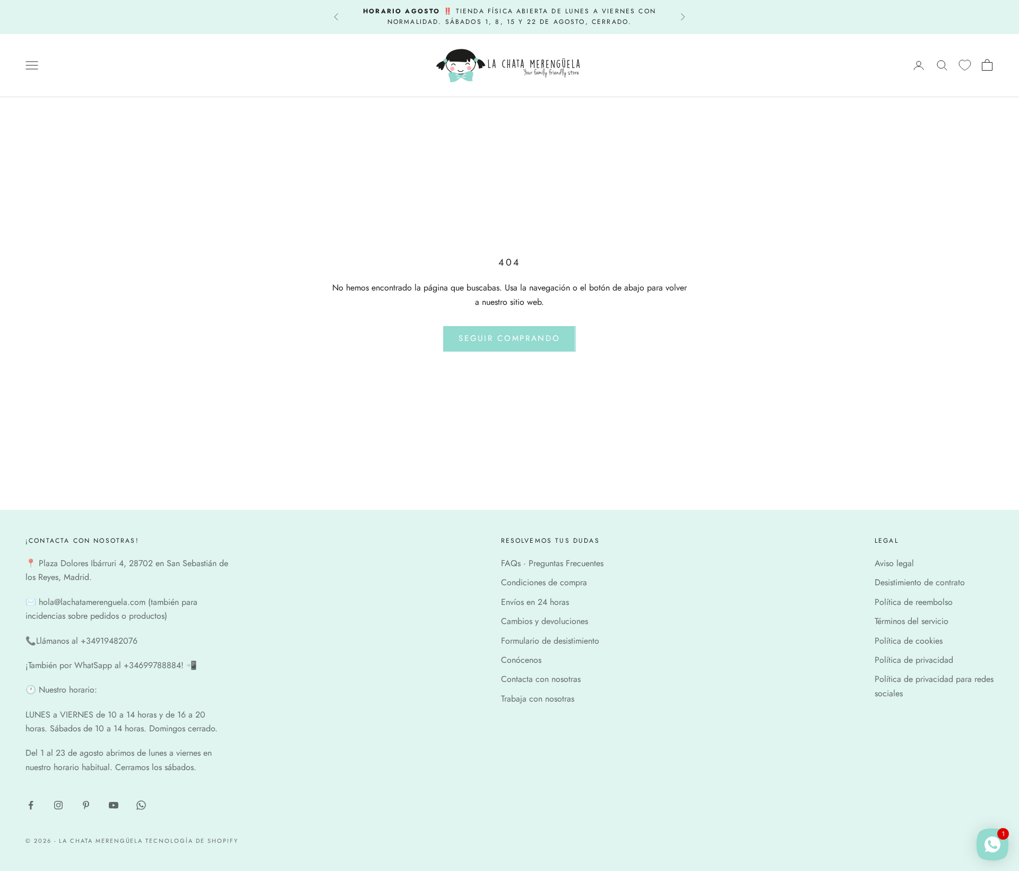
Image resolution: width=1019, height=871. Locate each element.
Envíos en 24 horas (535, 602)
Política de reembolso (914, 602)
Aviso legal (894, 563)
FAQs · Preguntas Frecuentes (552, 563)
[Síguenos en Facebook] (30, 805)
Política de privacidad (914, 660)
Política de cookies (909, 641)
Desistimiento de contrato (920, 582)
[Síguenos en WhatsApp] (141, 805)
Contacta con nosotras (541, 679)
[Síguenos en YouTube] (113, 805)
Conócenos (521, 660)
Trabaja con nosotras (537, 699)
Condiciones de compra (544, 582)
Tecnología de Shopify (191, 840)
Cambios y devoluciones (544, 621)
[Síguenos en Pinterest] (86, 805)
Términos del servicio (911, 621)
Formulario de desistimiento (550, 641)
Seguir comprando (509, 338)
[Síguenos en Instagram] (58, 805)
